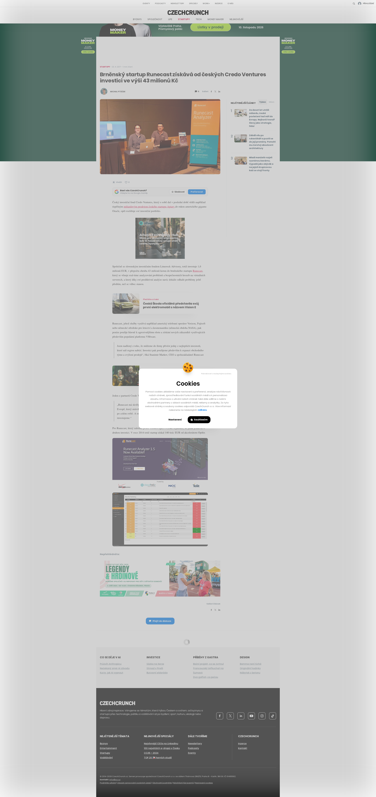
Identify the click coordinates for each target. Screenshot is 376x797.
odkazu (202, 409)
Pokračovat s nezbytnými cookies (216, 373)
